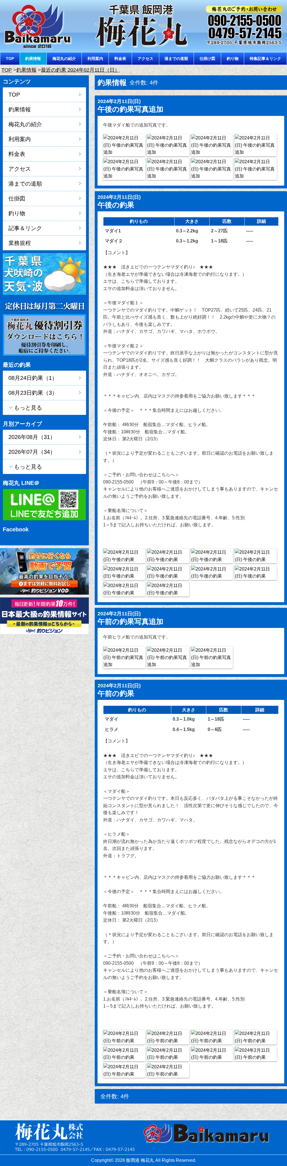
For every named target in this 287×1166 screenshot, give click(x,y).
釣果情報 (33, 58)
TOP (10, 58)
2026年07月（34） (31, 452)
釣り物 (233, 58)
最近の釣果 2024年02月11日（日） (80, 70)
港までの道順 (176, 58)
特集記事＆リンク (265, 58)
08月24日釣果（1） (32, 378)
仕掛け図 (207, 58)
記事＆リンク (25, 228)
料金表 (120, 58)
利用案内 (95, 58)
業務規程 (19, 243)
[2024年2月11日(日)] (124, 145)
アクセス (145, 58)
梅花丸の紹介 (64, 58)
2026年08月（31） (31, 437)
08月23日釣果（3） (32, 393)
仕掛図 (16, 198)
